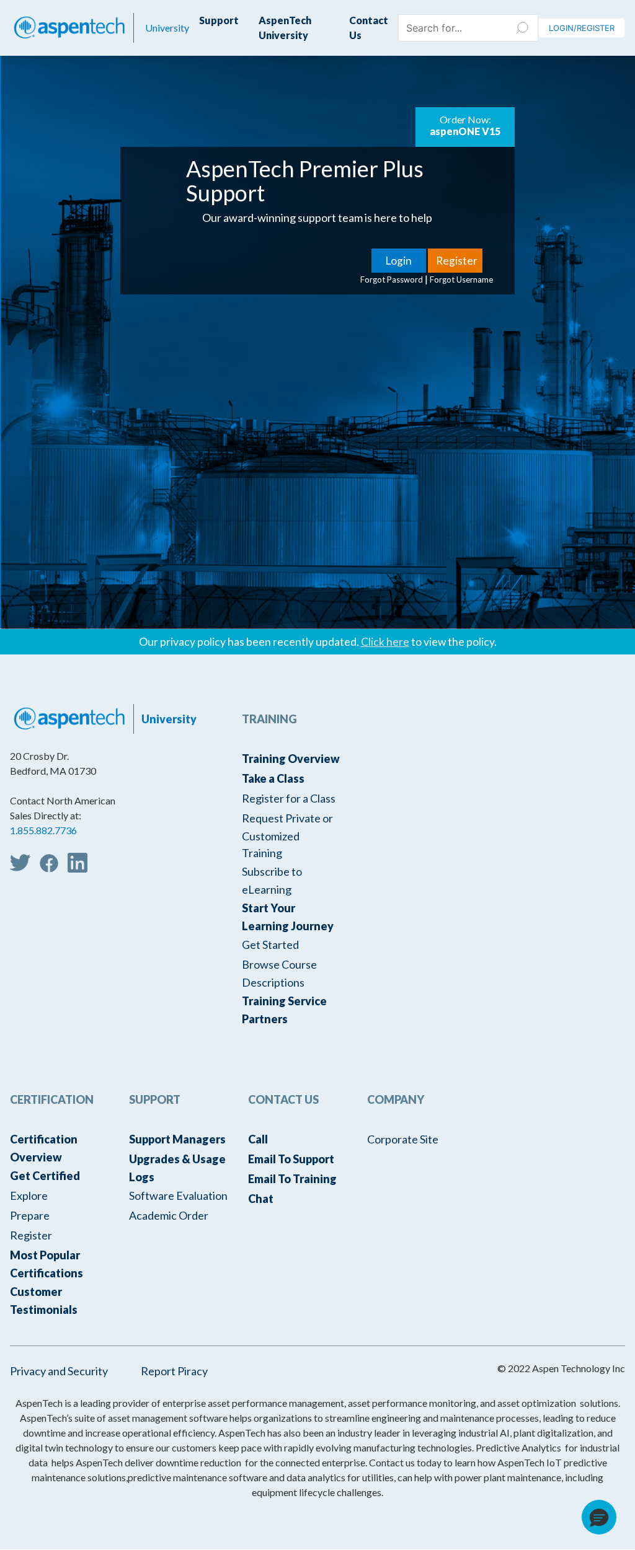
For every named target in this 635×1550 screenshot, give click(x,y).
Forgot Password (391, 279)
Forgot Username (461, 279)
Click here (385, 641)
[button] (599, 1517)
